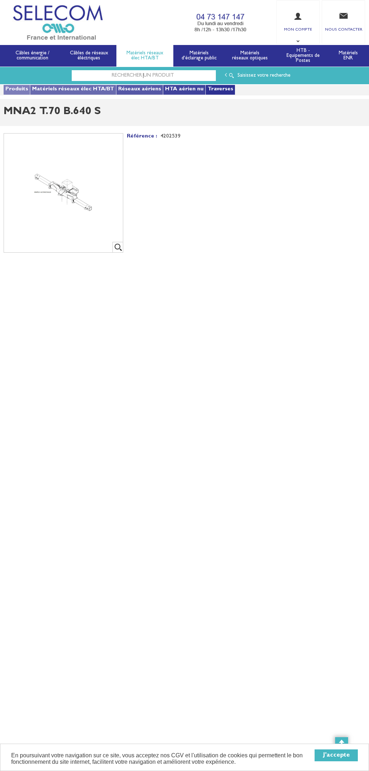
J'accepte (336, 755)
